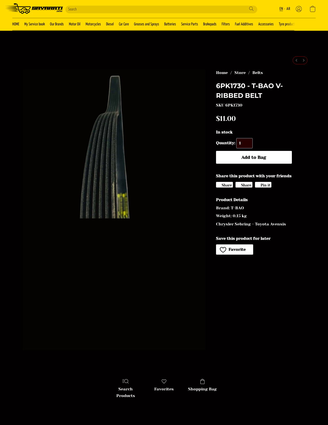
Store (240, 72)
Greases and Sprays (146, 24)
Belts (257, 72)
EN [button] (281, 9)
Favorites (164, 389)
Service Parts (189, 24)
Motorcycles (93, 24)
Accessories (266, 24)
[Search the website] (251, 8)
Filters (226, 24)
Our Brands (57, 24)
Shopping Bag (202, 389)
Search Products (125, 392)
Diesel (110, 24)
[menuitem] (296, 60)
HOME (15, 24)
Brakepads (210, 24)
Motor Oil (74, 24)
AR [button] (288, 9)
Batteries (170, 24)
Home (222, 72)
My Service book (34, 24)
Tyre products (287, 24)
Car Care (124, 24)
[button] (33, 9)
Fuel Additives (244, 24)
